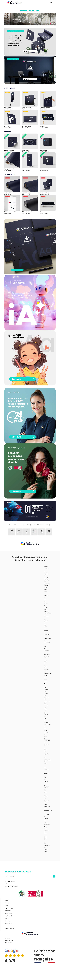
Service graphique (9, 928)
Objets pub (7, 910)
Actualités (7, 938)
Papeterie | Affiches (9, 915)
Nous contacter (9, 940)
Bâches (6, 905)
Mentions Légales (10, 881)
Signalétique (8, 921)
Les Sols (7, 918)
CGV (6, 883)
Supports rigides (9, 908)
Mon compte (8, 942)
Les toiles (7, 903)
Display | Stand (8, 923)
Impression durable (9, 926)
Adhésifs (7, 900)
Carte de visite (8, 913)
